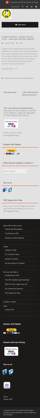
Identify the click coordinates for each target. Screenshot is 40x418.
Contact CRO (9, 310)
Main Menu (22, 25)
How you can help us (10, 272)
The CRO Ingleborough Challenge (17, 280)
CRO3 (20, 43)
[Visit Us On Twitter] (10, 189)
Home (5, 306)
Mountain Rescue (17, 78)
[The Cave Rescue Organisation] (6, 13)
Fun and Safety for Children (15, 263)
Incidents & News (9, 302)
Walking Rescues (28, 78)
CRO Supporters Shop (11, 211)
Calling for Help (10, 250)
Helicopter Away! (9, 92)
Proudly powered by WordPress (13, 413)
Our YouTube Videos (12, 254)
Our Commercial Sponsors (14, 289)
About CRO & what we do (12, 226)
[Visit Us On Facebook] (4, 189)
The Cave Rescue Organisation (24, 410)
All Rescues (7, 78)
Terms (5, 397)
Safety (5, 247)
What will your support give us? (16, 284)
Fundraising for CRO (12, 275)
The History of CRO (12, 233)
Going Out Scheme (11, 259)
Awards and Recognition (13, 229)
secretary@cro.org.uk (11, 135)
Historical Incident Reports (14, 238)
